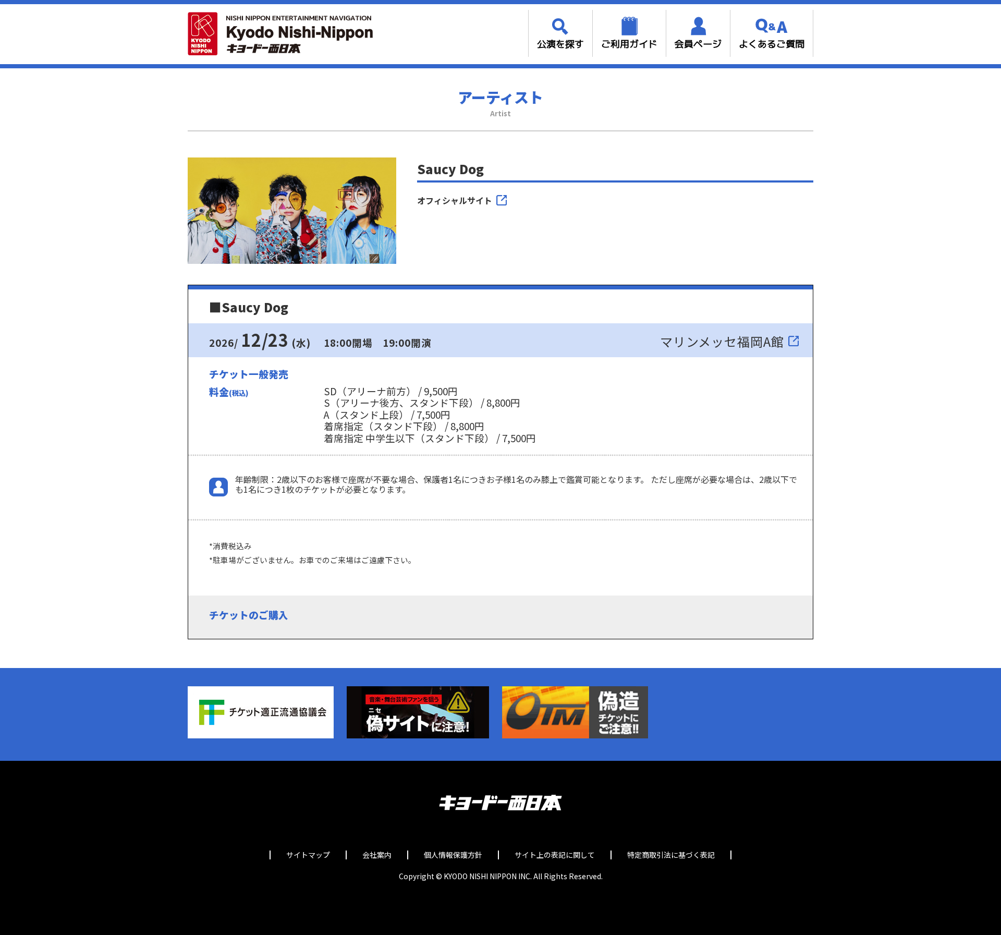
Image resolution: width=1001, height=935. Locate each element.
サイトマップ (308, 855)
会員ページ (698, 44)
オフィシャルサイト (454, 200)
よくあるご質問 (771, 44)
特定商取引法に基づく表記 (671, 855)
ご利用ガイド (629, 44)
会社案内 (377, 855)
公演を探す (560, 44)
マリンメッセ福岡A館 (722, 341)
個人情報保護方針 (453, 855)
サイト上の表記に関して (555, 855)
